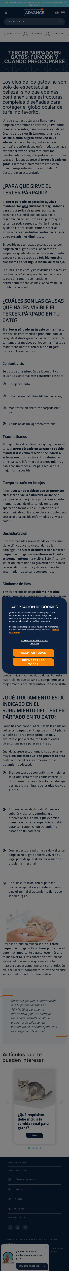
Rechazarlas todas (33, 662)
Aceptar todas (33, 652)
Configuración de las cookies (34, 642)
